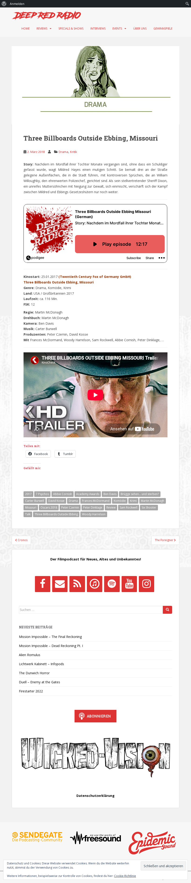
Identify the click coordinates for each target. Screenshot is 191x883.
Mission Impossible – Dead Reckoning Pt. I (51, 646)
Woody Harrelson (94, 514)
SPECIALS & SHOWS (70, 28)
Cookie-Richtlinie (125, 876)
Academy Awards (87, 494)
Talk (28, 514)
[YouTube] (129, 584)
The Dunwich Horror (34, 673)
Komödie (120, 501)
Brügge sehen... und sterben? (140, 494)
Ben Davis (109, 494)
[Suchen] (167, 610)
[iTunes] (94, 584)
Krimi (133, 501)
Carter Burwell (34, 501)
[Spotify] (111, 584)
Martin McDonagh (152, 501)
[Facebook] (42, 584)
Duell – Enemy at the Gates (39, 682)
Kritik (73, 152)
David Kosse (56, 501)
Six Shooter (149, 507)
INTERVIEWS (98, 28)
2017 (28, 494)
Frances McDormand (95, 501)
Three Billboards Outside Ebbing (56, 514)
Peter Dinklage (92, 507)
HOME (25, 28)
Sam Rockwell (128, 507)
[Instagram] (146, 584)
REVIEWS (42, 28)
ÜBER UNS (140, 28)
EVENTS (117, 28)
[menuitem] (4, 3)
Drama (63, 152)
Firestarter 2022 (31, 691)
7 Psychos (42, 494)
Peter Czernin (70, 507)
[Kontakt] (60, 584)
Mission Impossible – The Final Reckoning (50, 636)
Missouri (30, 507)
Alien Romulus (29, 655)
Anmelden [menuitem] (17, 4)
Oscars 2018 (49, 507)
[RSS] (77, 584)
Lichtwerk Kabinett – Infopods (41, 664)
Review (111, 507)
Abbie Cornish (62, 494)
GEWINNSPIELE (162, 28)
